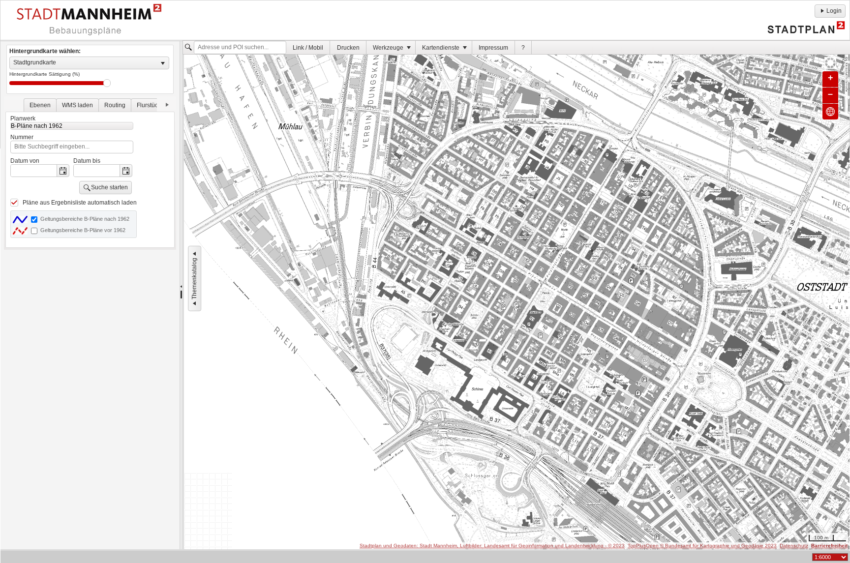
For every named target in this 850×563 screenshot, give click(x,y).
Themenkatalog (194, 278)
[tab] (40, 105)
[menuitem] (308, 47)
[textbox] (240, 48)
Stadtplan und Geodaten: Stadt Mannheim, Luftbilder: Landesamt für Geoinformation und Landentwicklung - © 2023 (492, 545)
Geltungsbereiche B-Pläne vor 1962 (82, 230)
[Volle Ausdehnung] (830, 111)
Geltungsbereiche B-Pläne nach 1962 (84, 219)
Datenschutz (794, 545)
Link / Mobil (308, 47)
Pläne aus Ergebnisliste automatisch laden (80, 202)
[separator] (181, 295)
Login (834, 10)
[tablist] (90, 173)
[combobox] (34, 171)
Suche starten (109, 187)
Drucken (348, 47)
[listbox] (89, 63)
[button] (63, 171)
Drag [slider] (107, 83)
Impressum (493, 47)
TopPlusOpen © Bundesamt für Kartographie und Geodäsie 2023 (702, 545)
